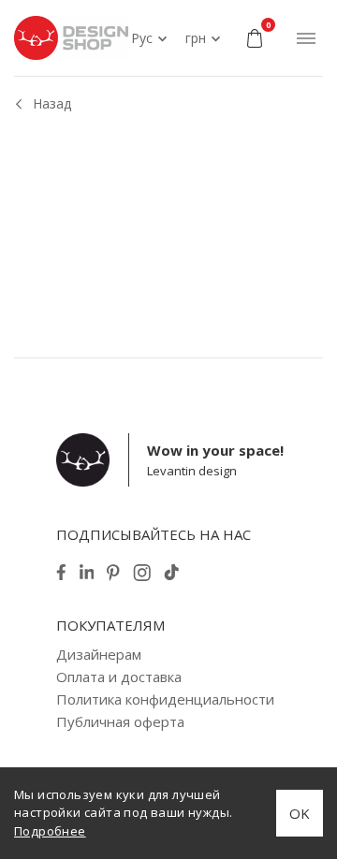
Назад (52, 103)
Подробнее (50, 831)
